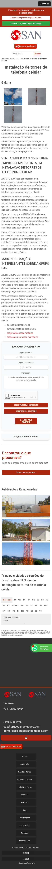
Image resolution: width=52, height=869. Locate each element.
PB (13, 611)
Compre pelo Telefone (26, 411)
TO (40, 611)
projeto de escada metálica (20, 333)
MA (45, 605)
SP (29, 600)
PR (33, 600)
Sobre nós (25, 764)
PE (47, 600)
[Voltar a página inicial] (26, 33)
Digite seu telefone (26, 363)
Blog (24, 810)
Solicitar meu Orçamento (26, 405)
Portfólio (24, 802)
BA (3, 605)
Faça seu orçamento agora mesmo (26, 18)
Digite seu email (26, 353)
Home (24, 757)
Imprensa (24, 795)
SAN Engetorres (24, 772)
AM (22, 605)
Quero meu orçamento (26, 472)
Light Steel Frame (25, 787)
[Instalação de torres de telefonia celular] (13, 96)
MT (3, 611)
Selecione (6, 600)
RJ (15, 600)
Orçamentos (25, 825)
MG (19, 600)
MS (8, 611)
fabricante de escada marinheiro (22, 337)
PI (18, 611)
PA (27, 605)
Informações (25, 818)
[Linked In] (26, 738)
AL (36, 605)
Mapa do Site (24, 841)
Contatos (24, 833)
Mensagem (26, 373)
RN (22, 611)
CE (8, 605)
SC (38, 600)
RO (27, 611)
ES (24, 600)
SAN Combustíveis (24, 779)
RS (42, 600)
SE (36, 611)
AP (41, 605)
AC (31, 605)
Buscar (38, 54)
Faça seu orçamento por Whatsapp (26, 23)
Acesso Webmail (27, 46)
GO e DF (15, 605)
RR (32, 611)
